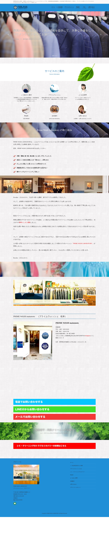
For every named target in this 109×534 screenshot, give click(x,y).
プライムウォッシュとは (76, 468)
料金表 (71, 474)
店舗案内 (72, 481)
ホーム (71, 462)
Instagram (87, 335)
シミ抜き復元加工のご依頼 (76, 465)
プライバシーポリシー (75, 487)
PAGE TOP (105, 516)
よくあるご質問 (73, 478)
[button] (8, 40)
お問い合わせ (73, 484)
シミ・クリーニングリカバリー (77, 471)
